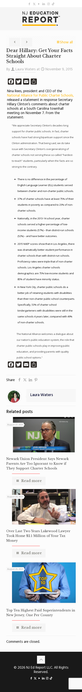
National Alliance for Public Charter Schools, (40, 95)
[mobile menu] (77, 15)
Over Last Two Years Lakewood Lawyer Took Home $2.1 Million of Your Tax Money (38, 535)
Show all (66, 42)
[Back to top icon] (41, 660)
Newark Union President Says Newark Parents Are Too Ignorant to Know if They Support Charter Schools (37, 463)
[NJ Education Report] (41, 18)
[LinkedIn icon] (43, 4)
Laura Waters (25, 69)
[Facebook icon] (29, 4)
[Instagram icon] (48, 4)
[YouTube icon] (39, 4)
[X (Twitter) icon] (34, 4)
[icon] (53, 4)
